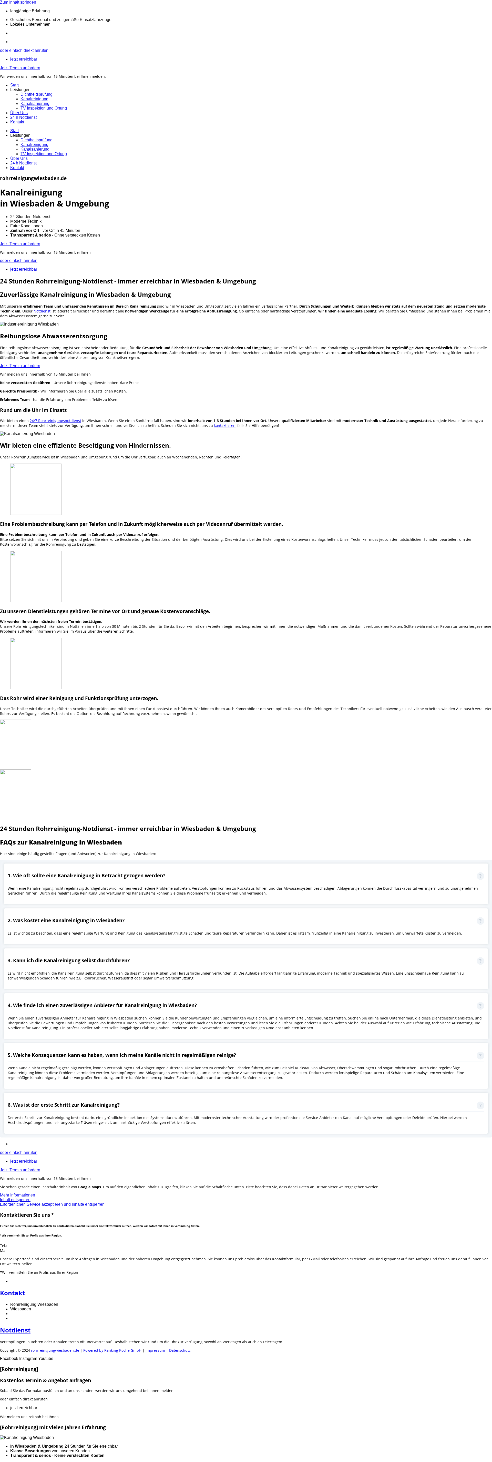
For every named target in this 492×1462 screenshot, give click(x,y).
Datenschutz (180, 1350)
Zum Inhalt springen (18, 2)
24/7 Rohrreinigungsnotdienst (55, 420)
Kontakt (17, 122)
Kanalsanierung (34, 103)
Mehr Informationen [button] (17, 1195)
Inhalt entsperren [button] (15, 1200)
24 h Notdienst (23, 117)
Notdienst (42, 311)
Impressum (155, 1350)
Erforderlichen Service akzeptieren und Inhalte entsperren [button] (52, 1204)
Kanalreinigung (34, 99)
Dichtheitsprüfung (36, 94)
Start (14, 85)
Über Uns (19, 113)
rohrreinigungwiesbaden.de (55, 1350)
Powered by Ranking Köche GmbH (112, 1350)
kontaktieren (224, 425)
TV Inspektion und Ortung (43, 108)
